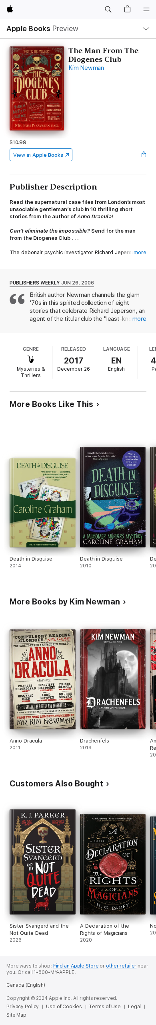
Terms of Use (105, 1006)
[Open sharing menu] (144, 155)
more (140, 252)
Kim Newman (86, 67)
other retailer (121, 966)
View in (38, 155)
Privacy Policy (22, 1006)
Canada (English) (25, 985)
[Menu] (146, 9)
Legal (134, 1006)
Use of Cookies (64, 1006)
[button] (108, 9)
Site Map (16, 1015)
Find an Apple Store (76, 966)
